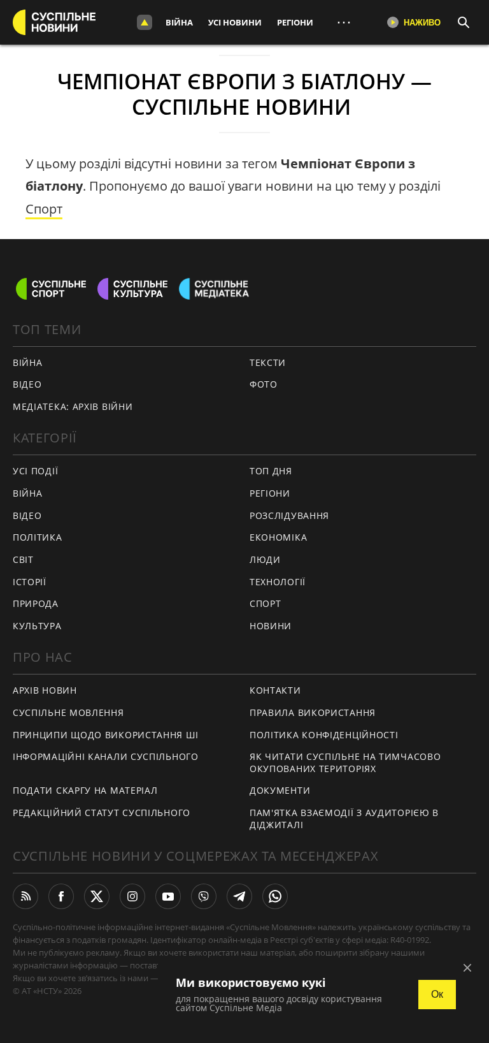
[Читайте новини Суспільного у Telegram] (239, 896)
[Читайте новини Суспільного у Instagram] (132, 896)
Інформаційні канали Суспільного (106, 756)
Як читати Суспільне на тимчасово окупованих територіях (345, 762)
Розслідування (289, 515)
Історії (29, 582)
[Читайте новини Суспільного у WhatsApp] (275, 896)
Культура (37, 626)
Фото (264, 384)
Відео (27, 384)
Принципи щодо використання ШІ (105, 735)
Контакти (275, 690)
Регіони (295, 22)
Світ (23, 559)
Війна (179, 22)
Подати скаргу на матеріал (85, 790)
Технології (278, 582)
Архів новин (45, 690)
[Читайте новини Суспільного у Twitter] (97, 896)
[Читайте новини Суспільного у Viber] (203, 896)
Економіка (278, 537)
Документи (280, 790)
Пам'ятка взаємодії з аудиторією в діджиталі (344, 818)
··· (343, 22)
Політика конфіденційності (324, 735)
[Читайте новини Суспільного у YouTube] (168, 896)
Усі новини (235, 22)
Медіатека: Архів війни (72, 406)
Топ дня (271, 471)
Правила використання (313, 712)
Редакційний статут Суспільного (101, 812)
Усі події (35, 471)
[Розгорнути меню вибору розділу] (144, 22)
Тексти (268, 362)
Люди (265, 559)
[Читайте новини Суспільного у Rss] (25, 896)
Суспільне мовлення (68, 712)
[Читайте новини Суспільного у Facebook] (61, 896)
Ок (437, 994)
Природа (36, 603)
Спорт (43, 208)
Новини (271, 626)
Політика (37, 537)
